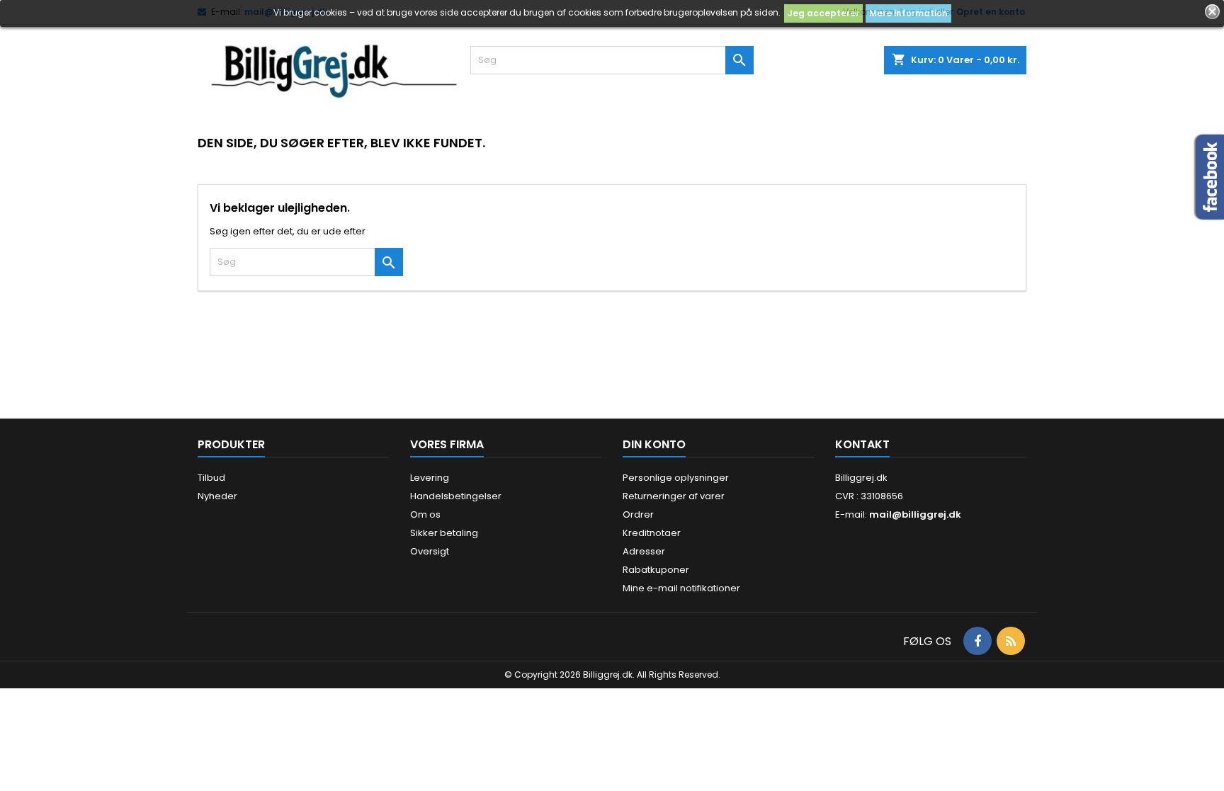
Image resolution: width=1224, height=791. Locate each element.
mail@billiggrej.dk (915, 514)
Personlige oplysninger (676, 477)
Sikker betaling (444, 533)
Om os (425, 514)
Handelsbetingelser (456, 496)
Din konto (654, 444)
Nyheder (217, 496)
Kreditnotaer (652, 533)
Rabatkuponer (656, 569)
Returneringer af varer (674, 496)
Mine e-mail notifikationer (681, 588)
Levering (429, 477)
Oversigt (429, 551)
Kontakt (862, 444)
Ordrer (638, 514)
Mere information (908, 13)
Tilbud (211, 477)
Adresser (644, 551)
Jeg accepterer (823, 13)
